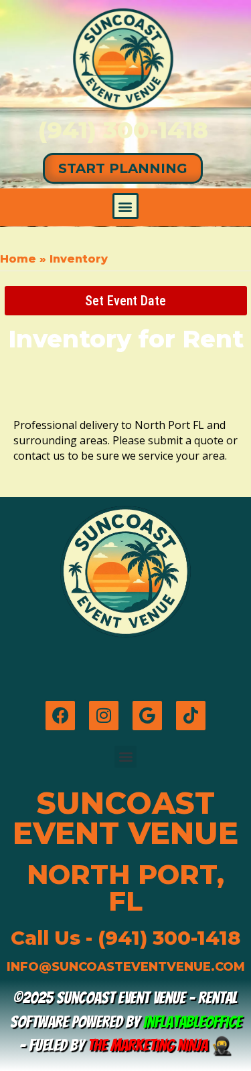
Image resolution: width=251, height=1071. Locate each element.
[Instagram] (103, 715)
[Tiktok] (190, 715)
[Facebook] (60, 715)
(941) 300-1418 (123, 130)
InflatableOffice (192, 1022)
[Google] (147, 715)
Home (18, 259)
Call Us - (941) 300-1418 (125, 937)
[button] (125, 206)
